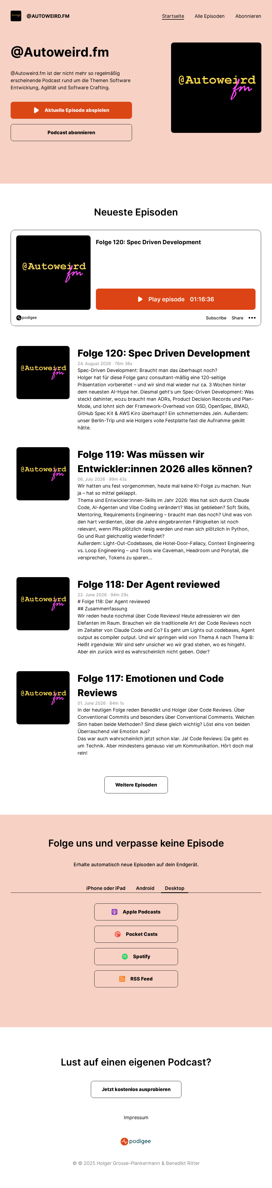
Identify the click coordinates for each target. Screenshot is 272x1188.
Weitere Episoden (136, 785)
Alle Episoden (210, 16)
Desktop (174, 888)
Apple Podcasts (141, 912)
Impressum (136, 1117)
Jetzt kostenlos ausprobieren (136, 1089)
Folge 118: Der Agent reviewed (149, 584)
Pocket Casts (142, 934)
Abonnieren (248, 16)
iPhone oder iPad (105, 888)
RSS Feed (141, 979)
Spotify (141, 956)
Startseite (173, 16)
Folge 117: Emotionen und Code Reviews (151, 686)
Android (145, 888)
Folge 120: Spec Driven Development (164, 353)
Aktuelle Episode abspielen (77, 110)
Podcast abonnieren (71, 132)
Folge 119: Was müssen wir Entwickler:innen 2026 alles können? (165, 462)
